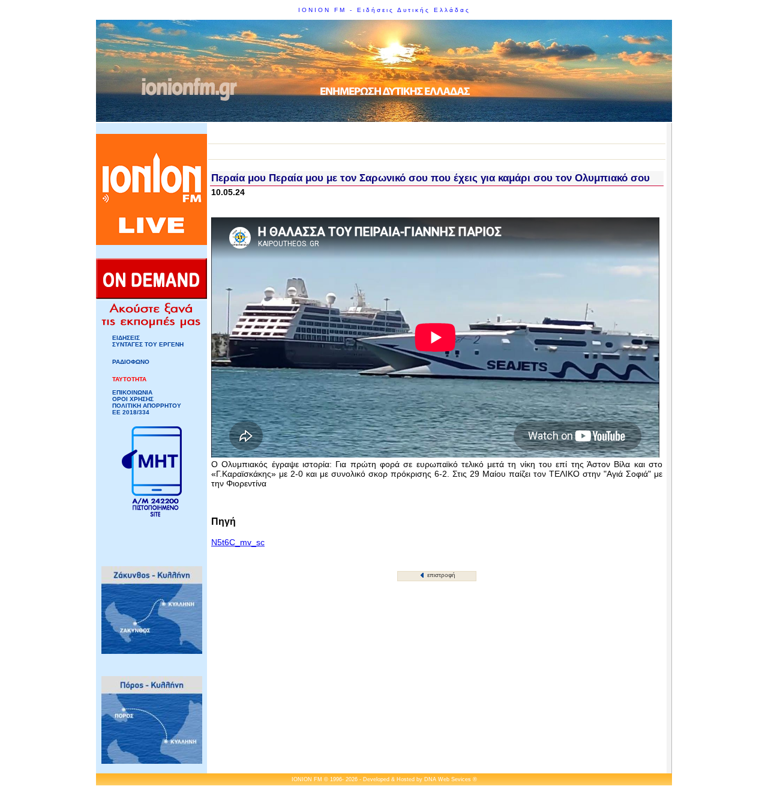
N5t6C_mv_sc (238, 542)
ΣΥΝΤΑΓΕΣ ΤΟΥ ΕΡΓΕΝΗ (148, 344)
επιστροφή (440, 575)
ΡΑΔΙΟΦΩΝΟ (130, 361)
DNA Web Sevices (447, 779)
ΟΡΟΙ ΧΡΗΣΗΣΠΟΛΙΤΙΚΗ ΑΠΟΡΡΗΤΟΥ (146, 402)
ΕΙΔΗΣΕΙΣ (126, 337)
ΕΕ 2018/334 (130, 412)
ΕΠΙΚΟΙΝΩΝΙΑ (132, 392)
